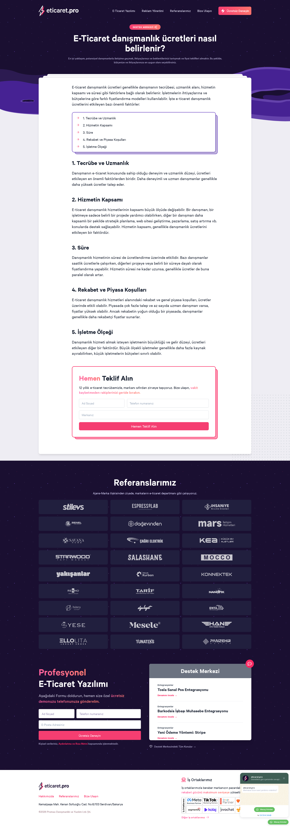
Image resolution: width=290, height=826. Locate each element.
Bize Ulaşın (91, 796)
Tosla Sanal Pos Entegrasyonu (183, 689)
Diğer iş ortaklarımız (193, 817)
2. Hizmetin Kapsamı (97, 125)
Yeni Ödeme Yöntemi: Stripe (182, 732)
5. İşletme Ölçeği (95, 146)
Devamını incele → (167, 695)
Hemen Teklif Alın (144, 426)
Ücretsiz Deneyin (90, 735)
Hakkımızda (46, 796)
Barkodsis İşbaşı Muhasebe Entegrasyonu (193, 710)
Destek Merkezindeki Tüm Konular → (175, 746)
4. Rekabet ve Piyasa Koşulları (104, 139)
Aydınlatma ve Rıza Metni (73, 743)
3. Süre (88, 132)
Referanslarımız (69, 796)
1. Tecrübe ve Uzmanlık (99, 118)
